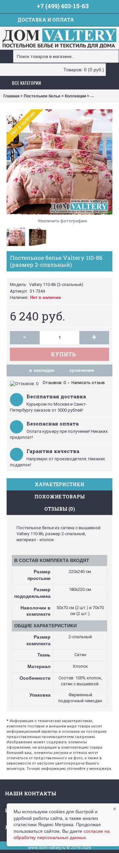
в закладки (42, 370)
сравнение (81, 370)
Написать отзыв (88, 382)
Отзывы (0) (59, 509)
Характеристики (59, 484)
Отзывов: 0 (54, 382)
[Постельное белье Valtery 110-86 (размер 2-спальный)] (59, 162)
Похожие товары (59, 496)
